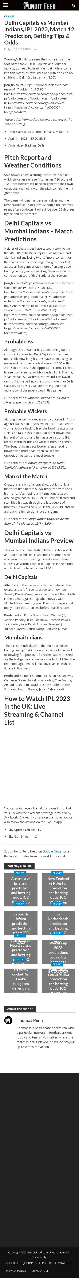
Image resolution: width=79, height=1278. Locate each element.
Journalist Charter (37, 1263)
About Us (12, 1263)
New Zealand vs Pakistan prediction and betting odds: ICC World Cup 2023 (58, 892)
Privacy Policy (16, 1271)
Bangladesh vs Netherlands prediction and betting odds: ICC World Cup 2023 (58, 925)
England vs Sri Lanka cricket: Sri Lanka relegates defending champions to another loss (21, 984)
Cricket (9, 16)
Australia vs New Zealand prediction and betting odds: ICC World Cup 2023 (20, 954)
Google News (52, 851)
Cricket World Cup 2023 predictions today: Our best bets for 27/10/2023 (58, 954)
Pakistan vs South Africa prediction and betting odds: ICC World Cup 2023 (58, 983)
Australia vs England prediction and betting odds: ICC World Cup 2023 (21, 892)
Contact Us (63, 1263)
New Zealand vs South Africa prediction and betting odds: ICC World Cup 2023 (20, 925)
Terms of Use (39, 1271)
